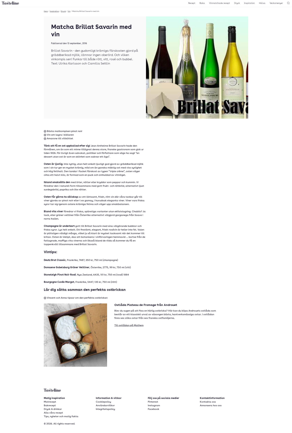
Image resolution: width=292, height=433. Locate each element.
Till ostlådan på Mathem (129, 325)
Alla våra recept (53, 413)
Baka (202, 3)
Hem (46, 11)
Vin (69, 11)
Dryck (237, 3)
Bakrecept (50, 405)
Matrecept (50, 402)
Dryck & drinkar (53, 409)
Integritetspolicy (105, 409)
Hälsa (262, 3)
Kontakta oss (208, 402)
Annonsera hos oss (211, 405)
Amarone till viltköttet (59, 138)
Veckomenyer (276, 3)
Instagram (154, 405)
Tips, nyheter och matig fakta (61, 416)
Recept (191, 3)
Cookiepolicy (103, 402)
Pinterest (153, 402)
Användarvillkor (105, 405)
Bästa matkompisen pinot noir (64, 131)
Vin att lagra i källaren (60, 135)
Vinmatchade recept (219, 3)
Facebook (153, 409)
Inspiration (249, 3)
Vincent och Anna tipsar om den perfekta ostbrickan (77, 298)
